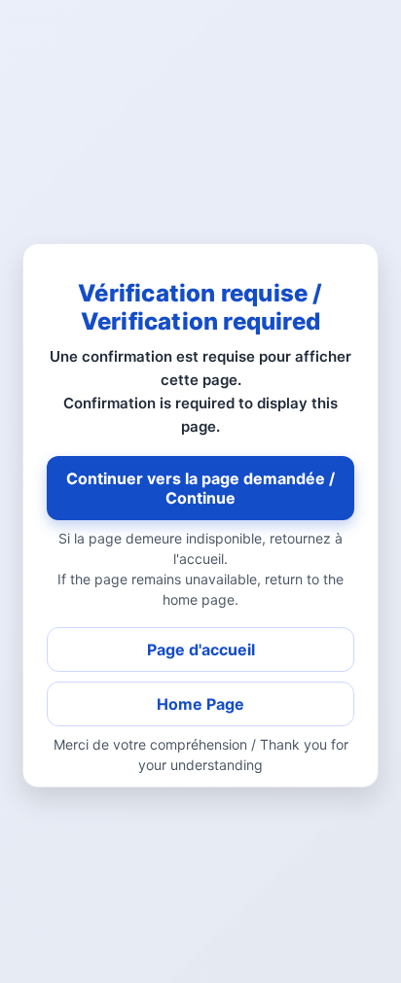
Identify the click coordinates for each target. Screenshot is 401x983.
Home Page (200, 704)
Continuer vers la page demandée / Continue (200, 488)
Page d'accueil (201, 649)
